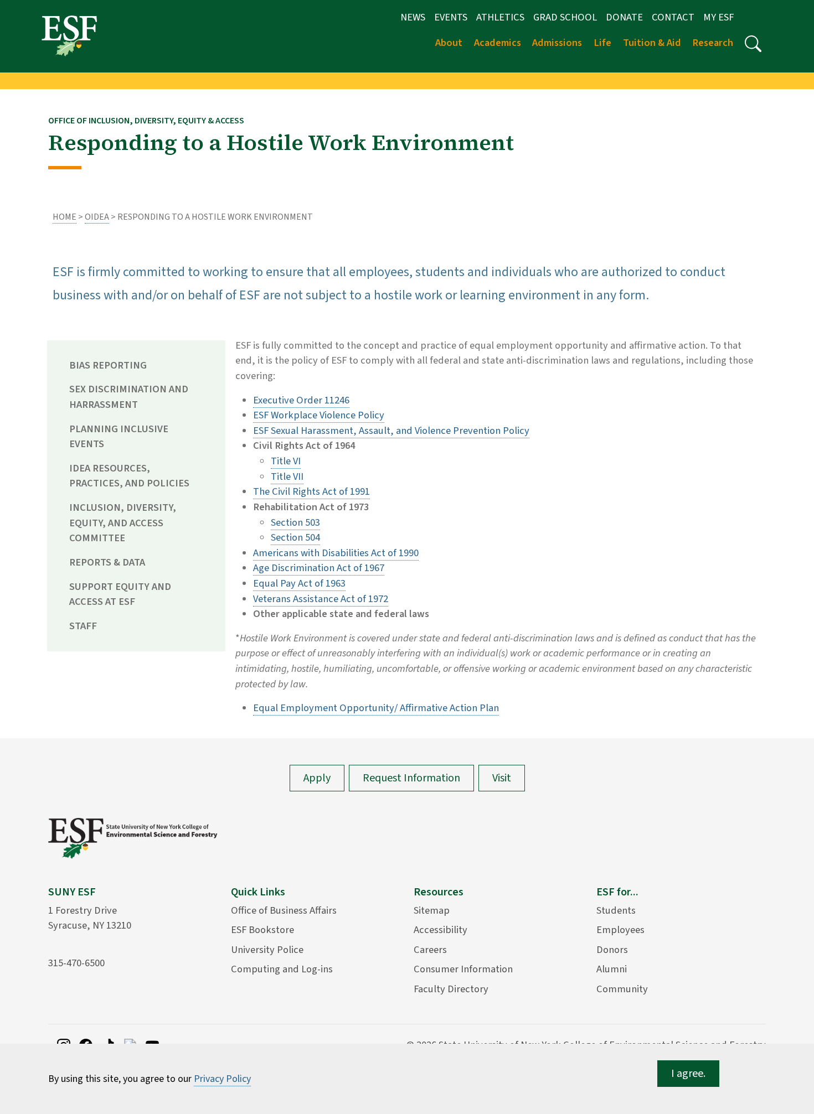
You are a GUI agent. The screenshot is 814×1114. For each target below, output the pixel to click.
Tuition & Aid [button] (652, 42)
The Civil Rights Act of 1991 (311, 491)
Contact (673, 17)
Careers (430, 949)
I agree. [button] (688, 1073)
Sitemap (432, 910)
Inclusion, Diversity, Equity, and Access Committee (122, 522)
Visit (501, 778)
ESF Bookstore (262, 930)
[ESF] (69, 35)
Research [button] (712, 42)
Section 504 (295, 537)
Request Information (411, 778)
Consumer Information (463, 969)
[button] (753, 43)
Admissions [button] (557, 42)
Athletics (500, 17)
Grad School (565, 17)
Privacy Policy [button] (222, 1079)
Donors (612, 949)
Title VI (286, 461)
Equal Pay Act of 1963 (299, 583)
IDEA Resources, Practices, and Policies (129, 476)
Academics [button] (497, 42)
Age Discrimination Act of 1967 (318, 568)
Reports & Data (107, 562)
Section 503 (295, 522)
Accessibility (440, 930)
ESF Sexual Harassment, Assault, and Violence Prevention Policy (391, 430)
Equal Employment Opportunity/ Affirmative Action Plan (376, 708)
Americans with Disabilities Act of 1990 (336, 553)
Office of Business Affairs (284, 910)
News (412, 17)
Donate (624, 17)
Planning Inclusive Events (118, 437)
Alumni (611, 969)
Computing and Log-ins (282, 969)
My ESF (718, 17)
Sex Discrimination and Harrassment (128, 397)
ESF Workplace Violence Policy (318, 415)
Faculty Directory (451, 989)
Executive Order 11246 (301, 400)
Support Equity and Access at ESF (120, 594)
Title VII (287, 476)
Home (64, 217)
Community (622, 989)
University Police (267, 949)
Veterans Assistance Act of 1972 (320, 599)
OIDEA (97, 217)
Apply (317, 778)
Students (616, 910)
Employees (620, 930)
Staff (83, 626)
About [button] (448, 42)
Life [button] (602, 42)
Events (450, 17)
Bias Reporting (108, 365)
